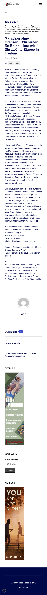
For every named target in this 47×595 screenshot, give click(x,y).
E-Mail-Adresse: (12, 459)
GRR (11, 63)
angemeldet (18, 353)
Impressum (23, 587)
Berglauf (8, 58)
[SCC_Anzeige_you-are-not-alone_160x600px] (14, 559)
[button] (4, 590)
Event (15, 58)
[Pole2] (14, 444)
